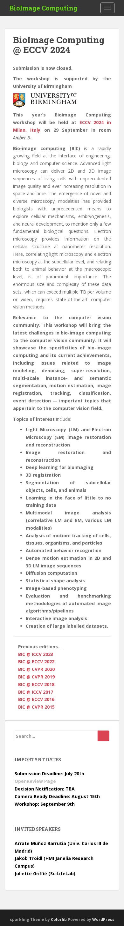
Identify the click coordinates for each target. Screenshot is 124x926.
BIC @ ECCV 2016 (36, 699)
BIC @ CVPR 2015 (36, 707)
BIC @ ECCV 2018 (36, 684)
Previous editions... (40, 647)
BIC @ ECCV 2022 (36, 661)
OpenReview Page (35, 781)
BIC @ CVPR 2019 (36, 677)
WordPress (103, 919)
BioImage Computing (44, 8)
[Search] (103, 736)
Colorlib (59, 919)
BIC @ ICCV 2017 (35, 692)
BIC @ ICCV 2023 (35, 654)
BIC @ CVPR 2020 (36, 669)
